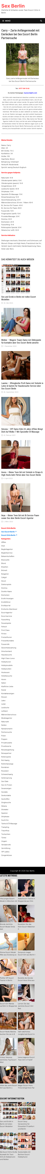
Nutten (4, 725)
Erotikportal (5, 605)
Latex (3, 700)
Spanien (4, 813)
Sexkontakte (6, 795)
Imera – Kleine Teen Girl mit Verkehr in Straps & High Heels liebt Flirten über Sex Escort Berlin (21, 473)
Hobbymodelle (7, 665)
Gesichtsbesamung (8, 648)
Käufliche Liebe (7, 686)
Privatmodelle (6, 743)
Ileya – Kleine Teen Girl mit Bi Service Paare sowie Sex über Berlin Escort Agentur (20, 516)
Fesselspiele (6, 623)
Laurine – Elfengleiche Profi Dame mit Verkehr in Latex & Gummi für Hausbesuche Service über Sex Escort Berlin (22, 386)
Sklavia (4, 806)
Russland (4, 771)
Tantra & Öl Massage (9, 824)
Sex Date (4, 781)
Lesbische (5, 708)
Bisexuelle (5, 560)
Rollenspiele (6, 757)
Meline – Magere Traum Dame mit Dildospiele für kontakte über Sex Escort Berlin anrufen (21, 341)
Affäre (3, 542)
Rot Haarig (5, 760)
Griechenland (6, 651)
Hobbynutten (6, 669)
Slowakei (4, 809)
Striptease (5, 816)
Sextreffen (5, 799)
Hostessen (5, 672)
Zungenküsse (6, 855)
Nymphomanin (6, 729)
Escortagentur (6, 613)
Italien (3, 683)
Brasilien (4, 567)
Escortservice (6, 616)
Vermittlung (5, 848)
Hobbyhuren (6, 662)
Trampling (5, 827)
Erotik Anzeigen (7, 598)
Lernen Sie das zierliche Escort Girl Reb (25, 1006)
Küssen (4, 697)
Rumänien (5, 767)
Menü (7, 21)
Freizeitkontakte (7, 641)
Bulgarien (5, 574)
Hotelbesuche (6, 676)
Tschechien (5, 834)
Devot (3, 581)
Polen (3, 736)
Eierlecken (5, 595)
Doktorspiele (6, 584)
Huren (3, 679)
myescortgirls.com (30, 93)
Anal (3, 546)
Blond (3, 563)
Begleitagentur (7, 549)
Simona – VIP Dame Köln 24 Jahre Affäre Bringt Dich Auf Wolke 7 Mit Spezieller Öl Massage (22, 430)
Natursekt (5, 722)
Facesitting (5, 620)
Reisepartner (6, 753)
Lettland (4, 711)
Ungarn (4, 841)
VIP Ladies (5, 852)
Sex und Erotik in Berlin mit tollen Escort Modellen (6, 1123)
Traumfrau (5, 831)
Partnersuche (6, 732)
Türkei (3, 838)
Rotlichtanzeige (7, 764)
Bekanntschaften (7, 556)
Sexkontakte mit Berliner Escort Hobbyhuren (24, 1154)
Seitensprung (6, 778)
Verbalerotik (6, 845)
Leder (3, 704)
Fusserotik (5, 644)
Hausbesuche (6, 655)
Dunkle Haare (6, 591)
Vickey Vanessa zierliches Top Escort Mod (8, 1059)
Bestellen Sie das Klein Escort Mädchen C (26, 926)
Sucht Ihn (5, 820)
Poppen (4, 739)
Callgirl (4, 577)
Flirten (3, 634)
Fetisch (4, 627)
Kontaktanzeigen (7, 693)
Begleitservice (6, 553)
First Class (5, 630)
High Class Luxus (8, 658)
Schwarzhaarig (7, 774)
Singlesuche (6, 802)
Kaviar (3, 690)
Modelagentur (6, 718)
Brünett (4, 570)
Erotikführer (6, 602)
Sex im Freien (6, 785)
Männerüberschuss (8, 715)
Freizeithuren (6, 637)
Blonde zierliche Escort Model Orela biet (7, 926)
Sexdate (4, 792)
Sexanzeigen (6, 788)
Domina (4, 588)
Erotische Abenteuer (9, 609)
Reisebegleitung (7, 750)
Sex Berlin (13, 6)
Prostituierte (6, 746)
